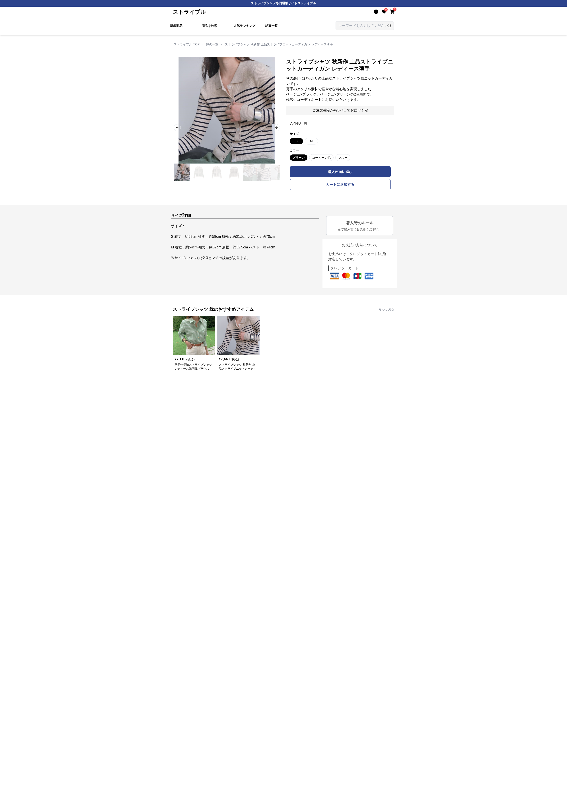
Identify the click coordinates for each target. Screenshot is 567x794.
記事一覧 (271, 25)
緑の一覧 (212, 44)
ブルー (343, 157)
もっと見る (386, 309)
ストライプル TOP (187, 44)
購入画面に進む (340, 172)
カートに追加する (340, 184)
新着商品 (176, 25)
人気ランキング (244, 25)
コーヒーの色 (321, 157)
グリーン (298, 157)
